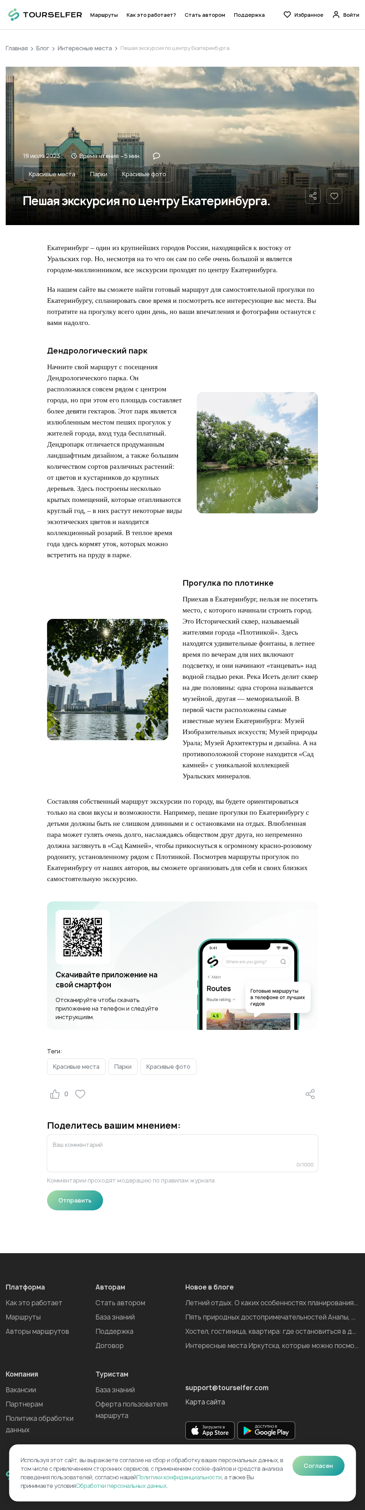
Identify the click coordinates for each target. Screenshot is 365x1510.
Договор (110, 1345)
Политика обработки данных (39, 1424)
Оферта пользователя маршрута (132, 1410)
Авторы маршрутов (37, 1331)
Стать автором (205, 14)
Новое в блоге (209, 1287)
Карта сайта (205, 1402)
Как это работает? (151, 14)
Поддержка (249, 14)
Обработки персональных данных (121, 1486)
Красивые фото (144, 174)
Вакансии (21, 1390)
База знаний (115, 1317)
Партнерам (24, 1404)
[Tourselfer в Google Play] (266, 1430)
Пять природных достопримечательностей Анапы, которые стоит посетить (272, 1317)
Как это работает (34, 1302)
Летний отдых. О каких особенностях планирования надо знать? (272, 1302)
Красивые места (52, 174)
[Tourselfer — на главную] (45, 14)
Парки (98, 174)
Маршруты (104, 14)
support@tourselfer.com (227, 1387)
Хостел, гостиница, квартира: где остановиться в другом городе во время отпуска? (272, 1331)
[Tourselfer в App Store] (210, 1430)
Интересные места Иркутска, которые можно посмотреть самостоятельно (272, 1345)
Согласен (318, 1466)
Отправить (75, 1200)
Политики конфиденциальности (179, 1477)
